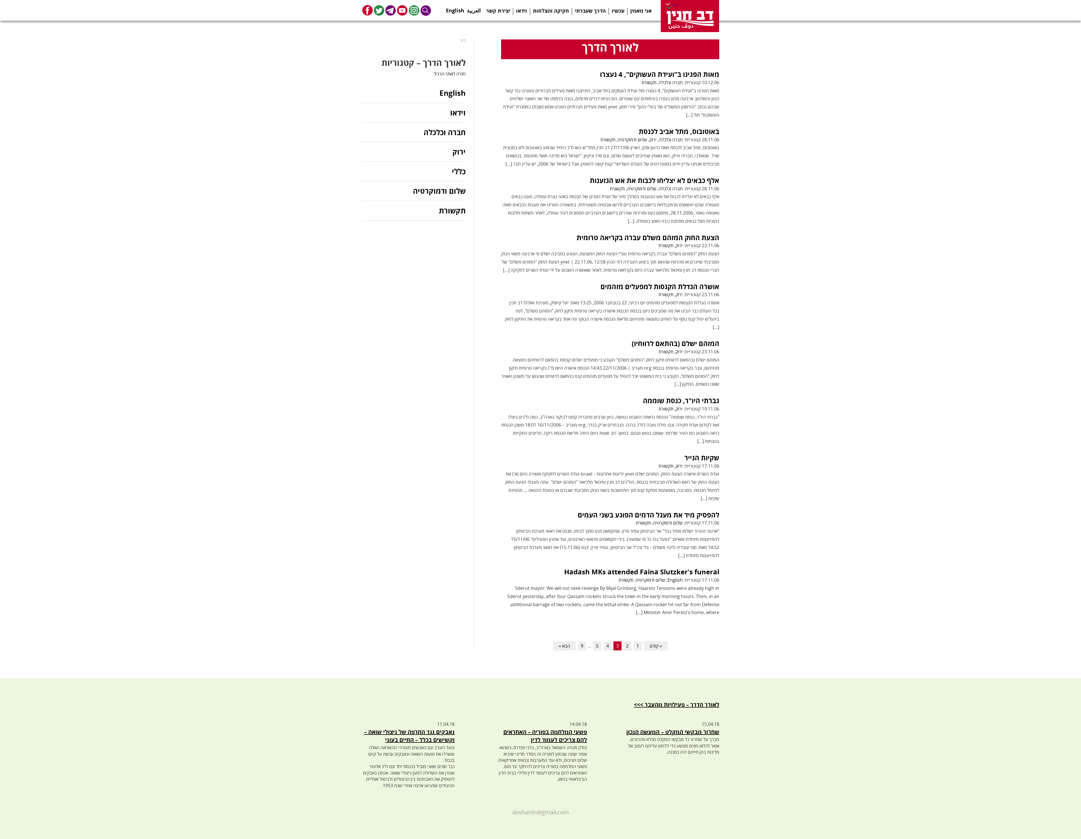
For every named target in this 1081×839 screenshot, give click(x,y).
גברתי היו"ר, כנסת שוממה (681, 400)
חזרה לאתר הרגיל (450, 74)
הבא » (564, 646)
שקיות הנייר (701, 457)
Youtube (402, 10)
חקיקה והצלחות (551, 10)
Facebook (367, 10)
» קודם (656, 646)
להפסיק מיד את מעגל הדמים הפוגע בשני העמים (648, 514)
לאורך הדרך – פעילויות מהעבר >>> (676, 704)
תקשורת (649, 82)
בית (463, 40)
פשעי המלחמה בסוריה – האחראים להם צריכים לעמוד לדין (545, 736)
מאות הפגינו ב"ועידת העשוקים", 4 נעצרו (659, 74)
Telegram (390, 10)
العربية (474, 8)
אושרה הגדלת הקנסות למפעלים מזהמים (659, 286)
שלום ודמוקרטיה (632, 140)
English (455, 8)
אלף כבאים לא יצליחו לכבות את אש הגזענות (654, 180)
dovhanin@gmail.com (540, 812)
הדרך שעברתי (590, 10)
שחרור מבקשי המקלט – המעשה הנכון (672, 732)
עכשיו (618, 10)
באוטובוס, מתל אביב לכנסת (679, 131)
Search (426, 10)
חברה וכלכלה (671, 82)
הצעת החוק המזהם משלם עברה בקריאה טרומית (648, 237)
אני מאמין (641, 10)
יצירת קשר (498, 10)
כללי (459, 171)
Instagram (414, 10)
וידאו (521, 10)
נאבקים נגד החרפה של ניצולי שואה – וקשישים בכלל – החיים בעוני (409, 736)
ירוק (652, 140)
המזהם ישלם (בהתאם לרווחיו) (675, 343)
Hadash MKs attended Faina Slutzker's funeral (641, 571)
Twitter (379, 10)
